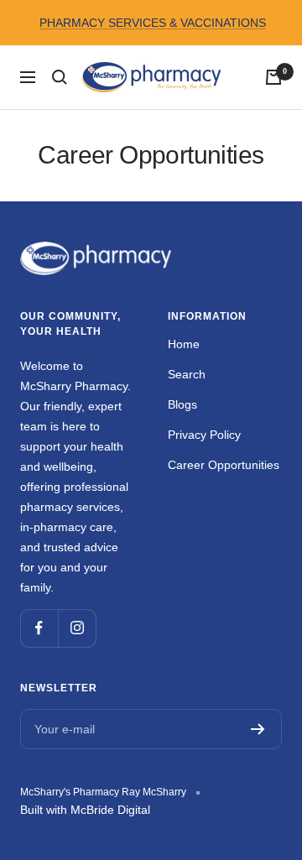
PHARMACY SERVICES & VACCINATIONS (152, 22)
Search (187, 374)
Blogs (182, 404)
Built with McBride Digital (85, 809)
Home (184, 344)
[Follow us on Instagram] (77, 628)
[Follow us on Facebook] (39, 628)
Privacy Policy (204, 434)
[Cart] (273, 77)
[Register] (258, 729)
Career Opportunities (223, 465)
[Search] (59, 77)
